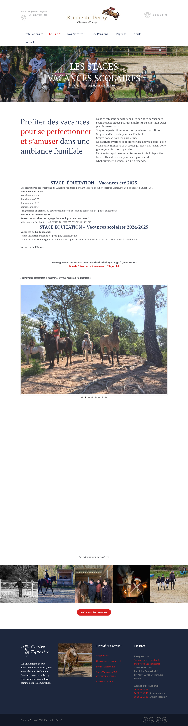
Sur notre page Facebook (146, 659)
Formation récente (105, 666)
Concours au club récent (108, 661)
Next (171, 340)
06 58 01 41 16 (141, 693)
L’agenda (121, 34)
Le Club (53, 34)
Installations (32, 34)
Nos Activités (75, 34)
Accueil (76, 85)
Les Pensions (100, 34)
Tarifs (137, 34)
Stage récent (102, 655)
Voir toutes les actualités (94, 612)
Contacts (30, 42)
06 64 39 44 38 (141, 689)
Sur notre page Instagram (147, 663)
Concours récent (104, 681)
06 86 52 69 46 (141, 696)
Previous (17, 340)
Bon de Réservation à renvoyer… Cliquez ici (94, 266)
